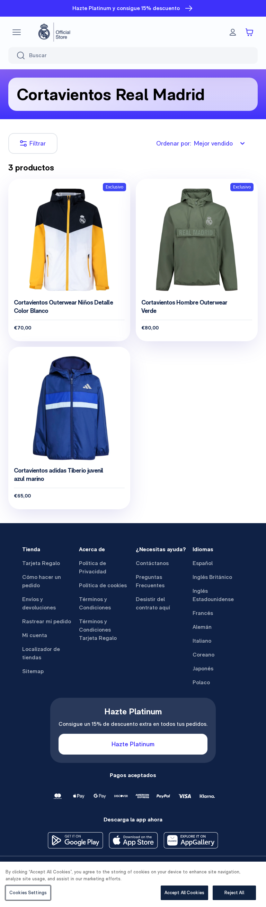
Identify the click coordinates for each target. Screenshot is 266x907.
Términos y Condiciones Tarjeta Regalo (98, 629)
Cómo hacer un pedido (41, 581)
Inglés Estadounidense (213, 595)
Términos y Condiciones (95, 603)
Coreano (203, 654)
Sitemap (33, 671)
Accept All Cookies (184, 892)
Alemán (202, 627)
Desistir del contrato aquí (153, 603)
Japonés (203, 668)
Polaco (201, 682)
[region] (133, 884)
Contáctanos (152, 563)
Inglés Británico (212, 577)
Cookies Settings (28, 892)
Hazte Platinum (133, 744)
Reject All (234, 892)
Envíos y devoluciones (39, 603)
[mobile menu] (16, 32)
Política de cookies (103, 585)
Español (203, 563)
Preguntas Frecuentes (150, 581)
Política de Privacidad (92, 567)
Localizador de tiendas (41, 653)
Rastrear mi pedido (46, 621)
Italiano (202, 640)
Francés (203, 613)
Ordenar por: (194, 143)
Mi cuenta (34, 635)
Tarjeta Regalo (41, 563)
